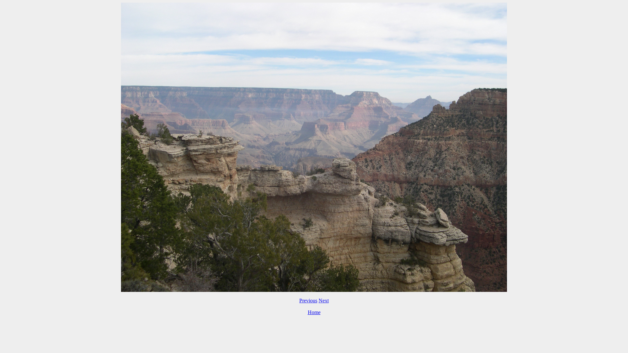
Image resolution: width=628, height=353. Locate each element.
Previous (308, 300)
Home (314, 312)
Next (324, 300)
